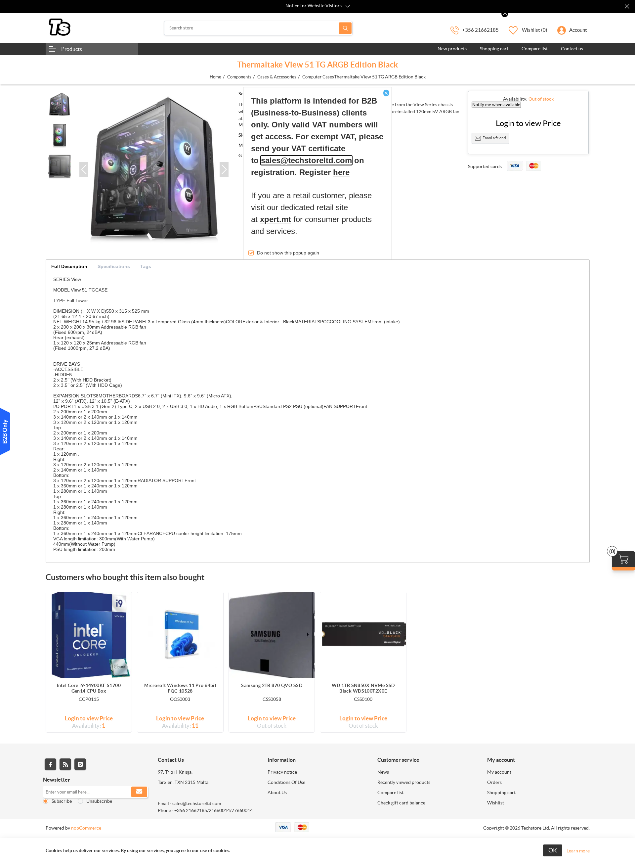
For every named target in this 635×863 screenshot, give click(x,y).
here (341, 172)
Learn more (578, 850)
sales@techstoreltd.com (306, 160)
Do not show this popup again (288, 252)
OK (552, 850)
